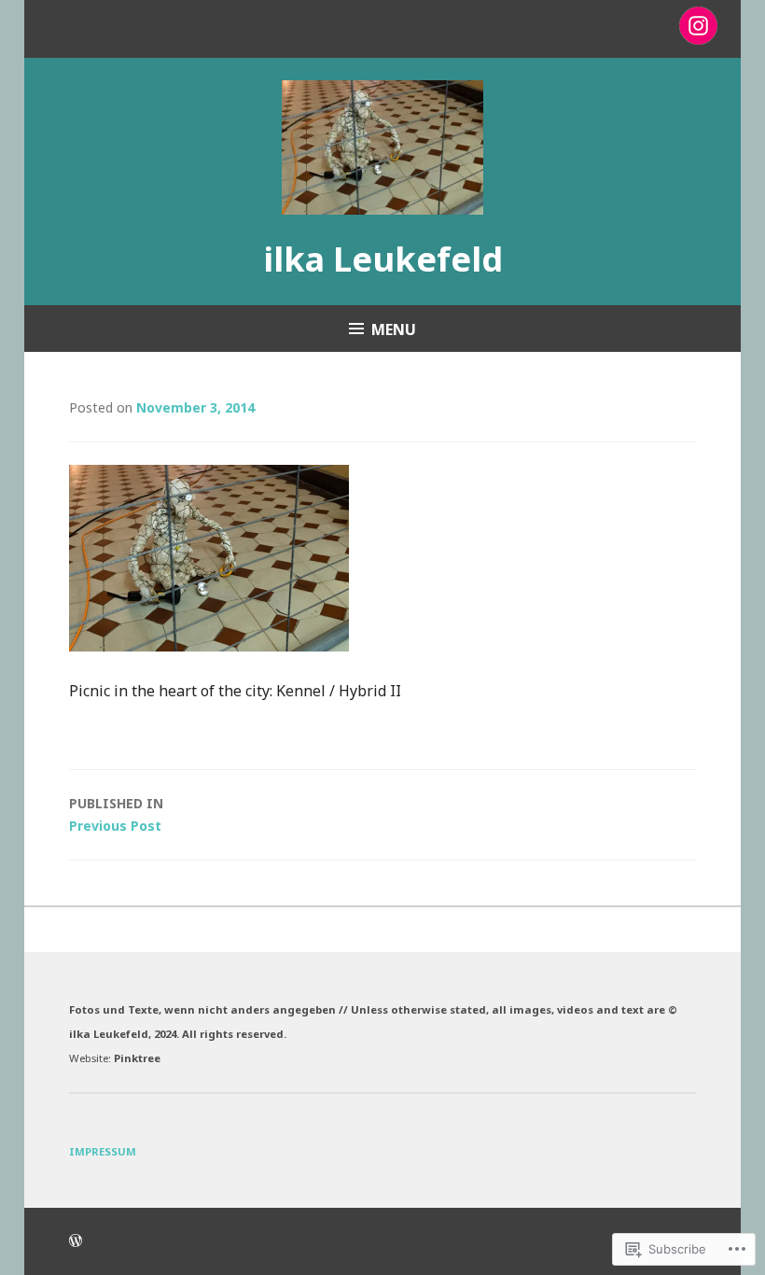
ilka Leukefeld (383, 259)
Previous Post (116, 814)
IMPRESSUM (102, 1151)
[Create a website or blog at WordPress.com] (75, 1241)
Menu (393, 329)
